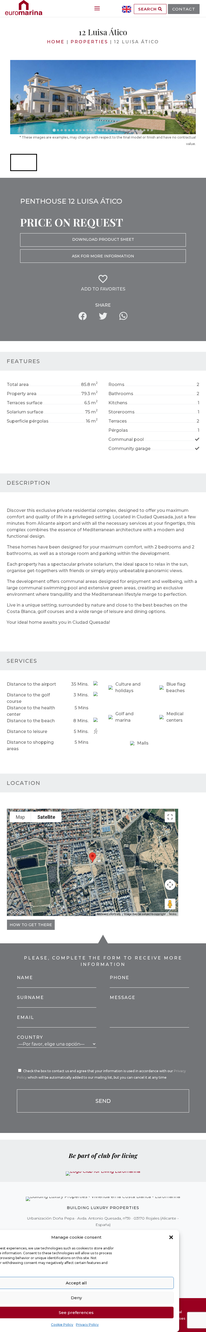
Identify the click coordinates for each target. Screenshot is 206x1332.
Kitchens (117, 402)
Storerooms (121, 412)
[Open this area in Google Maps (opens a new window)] (17, 912)
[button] (171, 1237)
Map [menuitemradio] (20, 817)
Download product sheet (103, 239)
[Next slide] (188, 97)
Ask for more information (103, 256)
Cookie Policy (62, 1325)
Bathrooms (120, 393)
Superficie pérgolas (28, 421)
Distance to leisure (27, 731)
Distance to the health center (31, 711)
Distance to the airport (31, 684)
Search (148, 9)
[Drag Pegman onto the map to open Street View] (170, 904)
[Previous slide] (17, 97)
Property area (21, 393)
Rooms (116, 384)
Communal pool (126, 439)
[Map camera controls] (170, 884)
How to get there (31, 924)
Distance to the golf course (28, 698)
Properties (89, 41)
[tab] (54, 130)
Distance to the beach (31, 720)
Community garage (129, 448)
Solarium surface (25, 412)
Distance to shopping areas (30, 745)
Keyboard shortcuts (109, 914)
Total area (18, 384)
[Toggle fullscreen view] (170, 817)
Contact (183, 9)
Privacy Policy (87, 1325)
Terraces (117, 421)
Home (56, 41)
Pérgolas (118, 430)
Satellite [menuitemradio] (46, 817)
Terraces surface (24, 402)
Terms (172, 914)
